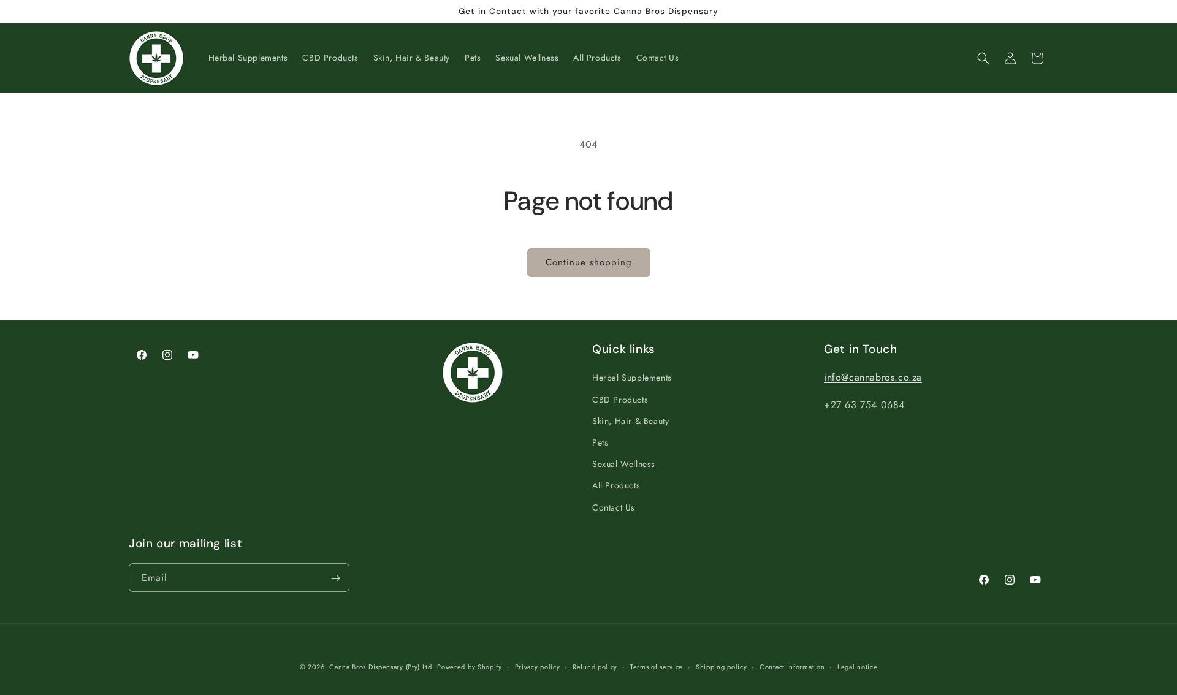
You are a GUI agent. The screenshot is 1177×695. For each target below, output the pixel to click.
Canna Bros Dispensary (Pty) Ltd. (381, 667)
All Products (616, 485)
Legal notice (857, 667)
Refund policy (595, 667)
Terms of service (656, 667)
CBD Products (620, 399)
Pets (600, 442)
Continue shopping (589, 262)
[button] (983, 58)
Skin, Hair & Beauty (630, 420)
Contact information (792, 667)
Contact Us (613, 507)
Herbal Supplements (632, 377)
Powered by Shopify (469, 667)
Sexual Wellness (623, 464)
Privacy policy (537, 667)
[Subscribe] (335, 578)
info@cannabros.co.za (873, 377)
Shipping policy (721, 667)
